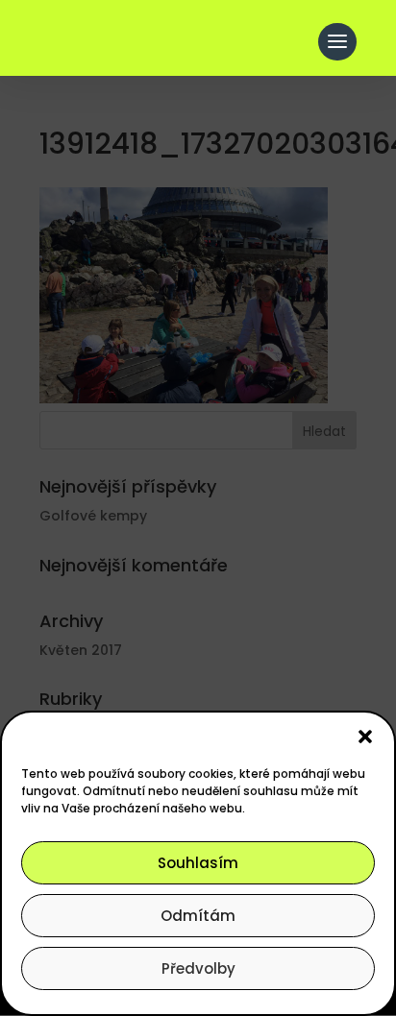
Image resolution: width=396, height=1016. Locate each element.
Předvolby (198, 968)
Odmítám (198, 916)
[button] (365, 736)
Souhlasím (198, 863)
